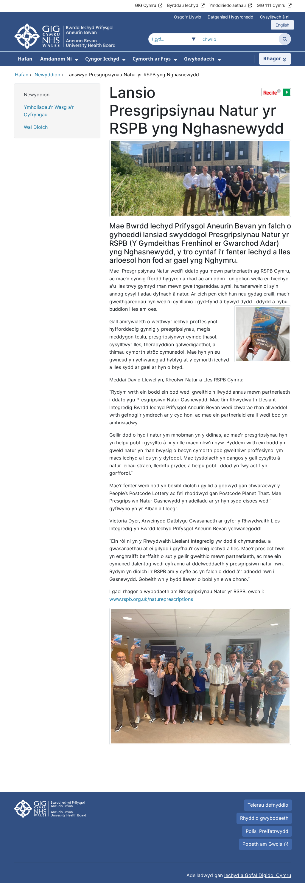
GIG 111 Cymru (271, 5)
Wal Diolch (36, 127)
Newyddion (36, 95)
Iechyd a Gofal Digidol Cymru (257, 875)
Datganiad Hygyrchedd (230, 16)
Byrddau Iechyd (182, 5)
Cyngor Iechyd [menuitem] (102, 58)
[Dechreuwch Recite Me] (276, 92)
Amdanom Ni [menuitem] (56, 58)
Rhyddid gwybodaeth (264, 818)
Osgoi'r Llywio (187, 16)
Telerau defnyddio (268, 805)
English (282, 24)
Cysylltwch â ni (274, 16)
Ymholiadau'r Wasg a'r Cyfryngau (49, 111)
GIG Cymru (145, 5)
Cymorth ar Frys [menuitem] (152, 58)
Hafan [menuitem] (25, 58)
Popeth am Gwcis (262, 844)
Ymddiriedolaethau (227, 5)
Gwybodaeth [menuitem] (199, 58)
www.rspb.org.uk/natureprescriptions (151, 599)
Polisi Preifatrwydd (267, 831)
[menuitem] (76, 59)
